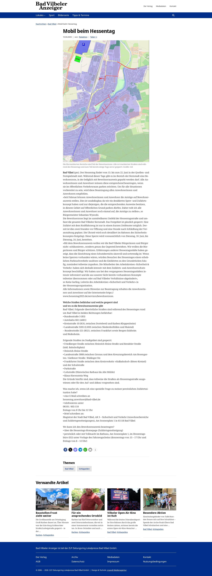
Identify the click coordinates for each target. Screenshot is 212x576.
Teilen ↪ (93, 37)
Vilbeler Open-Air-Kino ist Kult (121, 514)
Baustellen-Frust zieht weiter (46, 514)
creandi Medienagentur (117, 570)
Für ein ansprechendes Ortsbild (87, 514)
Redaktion (83, 37)
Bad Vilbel (52, 24)
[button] (65, 450)
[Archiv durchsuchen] (173, 15)
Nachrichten (41, 24)
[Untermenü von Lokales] (44, 15)
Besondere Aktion (154, 512)
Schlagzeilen (84, 468)
